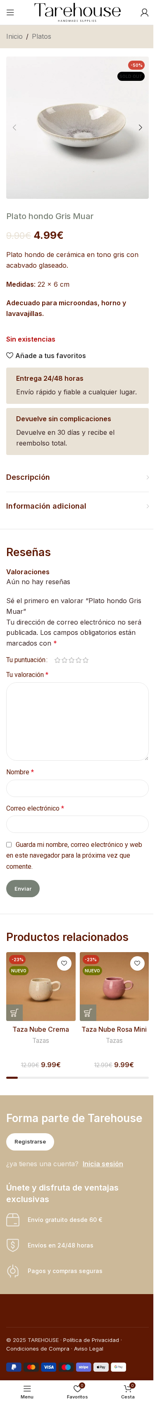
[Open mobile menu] (10, 12)
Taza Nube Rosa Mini (114, 1029)
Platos (41, 36)
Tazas (40, 1041)
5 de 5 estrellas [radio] (85, 660)
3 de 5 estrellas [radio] (71, 660)
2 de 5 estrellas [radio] (64, 660)
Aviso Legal (88, 1348)
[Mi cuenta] (144, 12)
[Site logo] (77, 11)
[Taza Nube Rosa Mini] (114, 986)
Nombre (20, 772)
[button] (14, 127)
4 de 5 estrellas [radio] (78, 660)
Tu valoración (27, 675)
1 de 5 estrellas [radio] (57, 660)
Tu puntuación (25, 660)
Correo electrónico (35, 808)
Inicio (14, 36)
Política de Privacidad (91, 1340)
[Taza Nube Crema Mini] (40, 986)
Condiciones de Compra (37, 1348)
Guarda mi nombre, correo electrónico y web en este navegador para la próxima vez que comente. (74, 855)
